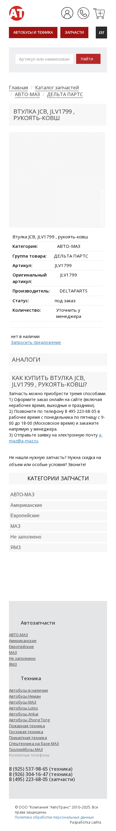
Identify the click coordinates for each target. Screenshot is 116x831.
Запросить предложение (36, 342)
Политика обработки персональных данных (54, 817)
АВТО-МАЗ (27, 94)
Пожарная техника (27, 725)
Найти (87, 59)
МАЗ (13, 652)
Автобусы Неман (25, 696)
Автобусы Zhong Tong (29, 719)
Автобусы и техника (33, 32)
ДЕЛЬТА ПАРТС (65, 94)
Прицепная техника (28, 737)
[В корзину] (99, 13)
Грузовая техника (26, 731)
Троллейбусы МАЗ (26, 749)
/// (101, 32)
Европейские (25, 515)
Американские (26, 505)
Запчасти (74, 32)
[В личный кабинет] (67, 13)
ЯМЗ (13, 664)
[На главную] (16, 13)
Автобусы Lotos (23, 708)
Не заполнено (25, 536)
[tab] (58, 494)
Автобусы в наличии (28, 690)
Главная (18, 87)
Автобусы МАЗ (22, 702)
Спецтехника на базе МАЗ (34, 743)
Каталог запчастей (57, 87)
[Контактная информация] (83, 13)
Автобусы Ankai (23, 714)
